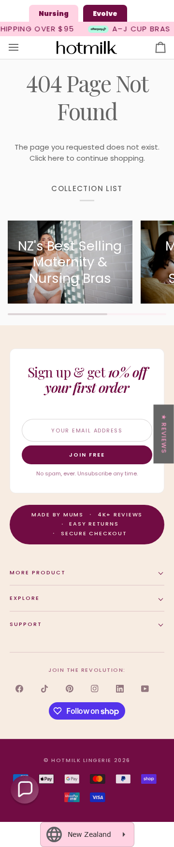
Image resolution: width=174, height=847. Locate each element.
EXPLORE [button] (25, 598)
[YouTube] (145, 688)
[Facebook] (19, 688)
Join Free (87, 454)
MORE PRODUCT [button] (38, 572)
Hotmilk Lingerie (81, 760)
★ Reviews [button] (164, 434)
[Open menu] (22, 47)
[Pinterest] (69, 688)
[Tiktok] (44, 688)
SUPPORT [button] (26, 624)
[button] (25, 790)
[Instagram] (94, 688)
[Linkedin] (120, 688)
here (56, 158)
